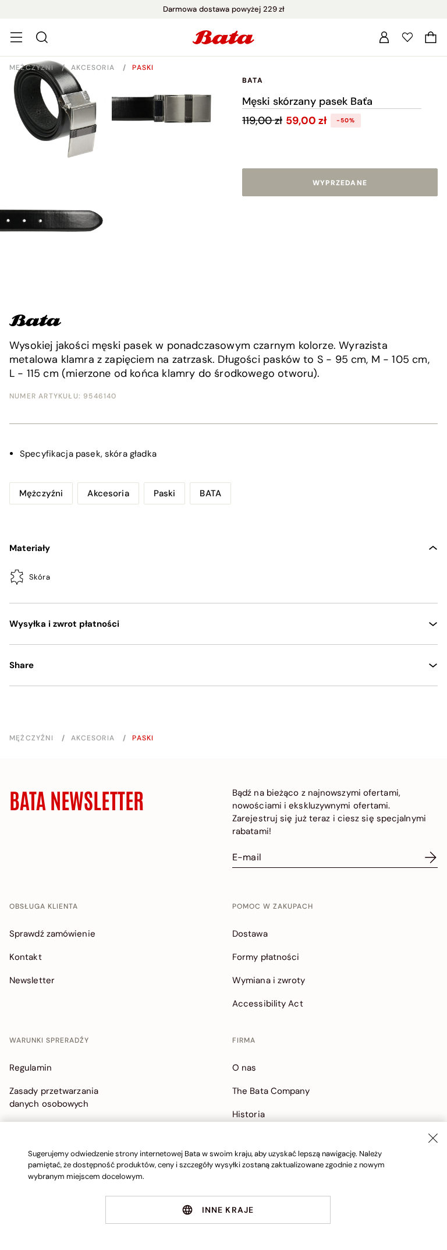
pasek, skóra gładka (88, 454)
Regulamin (30, 1068)
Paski (143, 67)
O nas (244, 1068)
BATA (252, 80)
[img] (223, 579)
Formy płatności (266, 957)
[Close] (433, 1138)
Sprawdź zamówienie (52, 934)
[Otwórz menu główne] (16, 37)
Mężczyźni (32, 67)
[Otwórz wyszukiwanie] (42, 37)
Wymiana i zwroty (269, 980)
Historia (248, 1114)
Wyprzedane (340, 183)
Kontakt (25, 957)
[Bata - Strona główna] (223, 37)
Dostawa (250, 934)
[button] (431, 37)
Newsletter (32, 980)
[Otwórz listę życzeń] (407, 37)
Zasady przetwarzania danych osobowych (53, 1097)
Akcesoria (94, 67)
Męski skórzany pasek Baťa (307, 101)
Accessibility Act (267, 1003)
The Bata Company (271, 1091)
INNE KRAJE (228, 1210)
